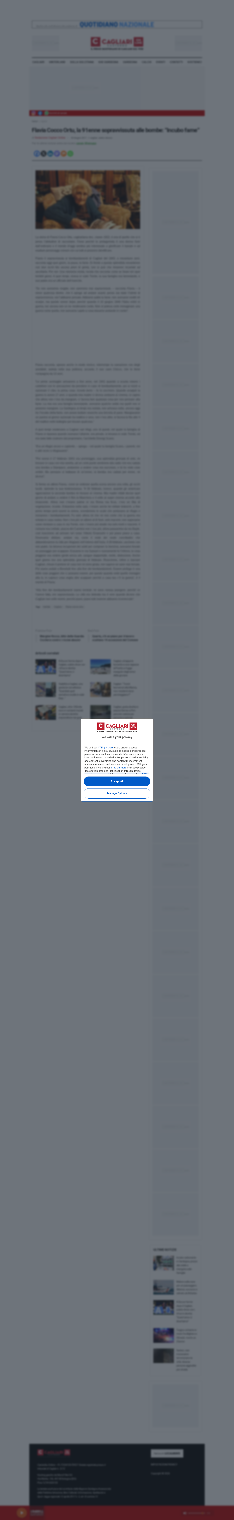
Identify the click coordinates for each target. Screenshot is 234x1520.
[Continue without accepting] (117, 742)
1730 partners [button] (106, 747)
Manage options (117, 793)
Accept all (117, 781)
